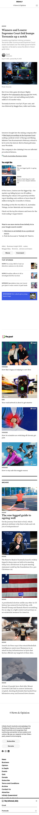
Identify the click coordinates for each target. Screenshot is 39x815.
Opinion (5, 765)
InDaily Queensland (9, 795)
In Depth (5, 768)
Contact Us (6, 789)
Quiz (3, 774)
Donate (11, 746)
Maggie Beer (6, 249)
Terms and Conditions (10, 783)
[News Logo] (19, 5)
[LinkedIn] (8, 751)
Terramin (15, 249)
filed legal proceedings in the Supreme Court (19, 135)
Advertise (5, 792)
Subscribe (11, 741)
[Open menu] (37, 5)
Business (5, 762)
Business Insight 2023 (14, 246)
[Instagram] (6, 751)
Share (7, 253)
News (4, 759)
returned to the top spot (20, 94)
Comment (20, 253)
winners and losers (25, 249)
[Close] (36, 801)
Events (4, 771)
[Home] (19, 1)
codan (25, 246)
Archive (5, 786)
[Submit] (35, 810)
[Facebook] (3, 751)
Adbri (4, 246)
